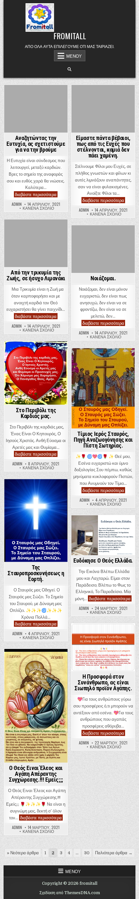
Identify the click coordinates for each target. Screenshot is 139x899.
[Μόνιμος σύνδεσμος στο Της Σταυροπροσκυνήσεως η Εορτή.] (36, 520)
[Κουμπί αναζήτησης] (69, 69)
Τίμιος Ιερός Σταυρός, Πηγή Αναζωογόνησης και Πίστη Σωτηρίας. (103, 439)
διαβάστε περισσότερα (36, 194)
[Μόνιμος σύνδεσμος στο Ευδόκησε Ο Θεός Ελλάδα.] (103, 535)
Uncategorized (36, 96)
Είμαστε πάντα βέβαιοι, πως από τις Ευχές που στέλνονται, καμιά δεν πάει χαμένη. (103, 146)
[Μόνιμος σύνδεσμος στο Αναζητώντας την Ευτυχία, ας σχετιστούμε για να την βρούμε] (36, 109)
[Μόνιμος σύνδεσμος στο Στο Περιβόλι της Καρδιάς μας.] (36, 373)
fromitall (69, 35)
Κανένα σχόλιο (38, 208)
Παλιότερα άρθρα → (114, 852)
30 (87, 852)
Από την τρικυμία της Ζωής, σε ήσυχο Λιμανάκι (35, 275)
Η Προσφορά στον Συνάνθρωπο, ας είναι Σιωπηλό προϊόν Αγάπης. (103, 682)
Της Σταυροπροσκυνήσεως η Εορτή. (35, 573)
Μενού (74, 56)
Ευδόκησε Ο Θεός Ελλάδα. (103, 560)
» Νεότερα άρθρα (23, 852)
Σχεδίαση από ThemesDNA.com (69, 893)
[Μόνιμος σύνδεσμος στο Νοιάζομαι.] (103, 249)
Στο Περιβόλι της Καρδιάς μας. (36, 413)
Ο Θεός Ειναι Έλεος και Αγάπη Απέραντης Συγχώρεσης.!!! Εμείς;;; (36, 774)
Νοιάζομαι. (103, 278)
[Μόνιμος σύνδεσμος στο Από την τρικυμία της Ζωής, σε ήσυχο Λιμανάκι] (36, 243)
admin (17, 204)
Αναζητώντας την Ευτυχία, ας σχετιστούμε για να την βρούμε (35, 143)
